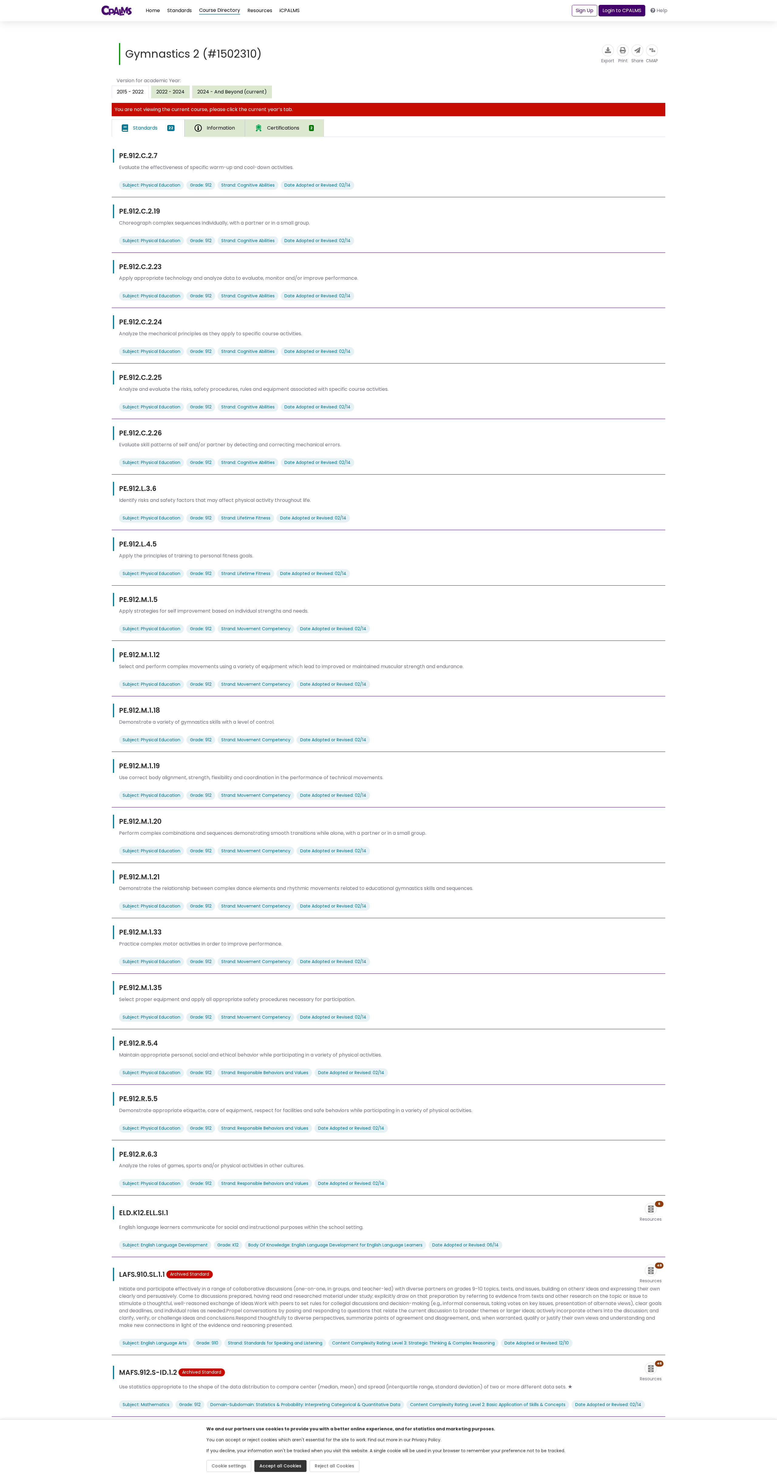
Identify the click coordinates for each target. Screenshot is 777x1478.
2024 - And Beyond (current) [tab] (232, 91)
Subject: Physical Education (151, 185)
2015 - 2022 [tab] (130, 91)
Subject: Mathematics (146, 1405)
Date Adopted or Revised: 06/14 (465, 1245)
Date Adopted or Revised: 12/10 (536, 1343)
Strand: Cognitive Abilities (248, 185)
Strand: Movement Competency (255, 629)
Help (662, 10)
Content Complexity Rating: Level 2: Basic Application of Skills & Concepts (487, 1405)
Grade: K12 (228, 1245)
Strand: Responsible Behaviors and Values (264, 1073)
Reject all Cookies (334, 1466)
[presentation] (170, 92)
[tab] (148, 128)
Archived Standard (189, 1274)
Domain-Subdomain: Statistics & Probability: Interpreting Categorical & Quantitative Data (305, 1405)
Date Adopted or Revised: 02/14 (317, 185)
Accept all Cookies (280, 1466)
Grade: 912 (201, 185)
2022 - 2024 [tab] (170, 91)
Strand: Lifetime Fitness (245, 518)
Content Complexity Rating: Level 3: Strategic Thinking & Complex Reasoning (413, 1343)
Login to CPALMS (621, 10)
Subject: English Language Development (165, 1245)
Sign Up (584, 10)
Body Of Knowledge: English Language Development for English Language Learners (335, 1245)
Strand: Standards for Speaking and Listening (275, 1343)
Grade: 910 (207, 1343)
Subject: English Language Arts (155, 1343)
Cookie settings (229, 1466)
